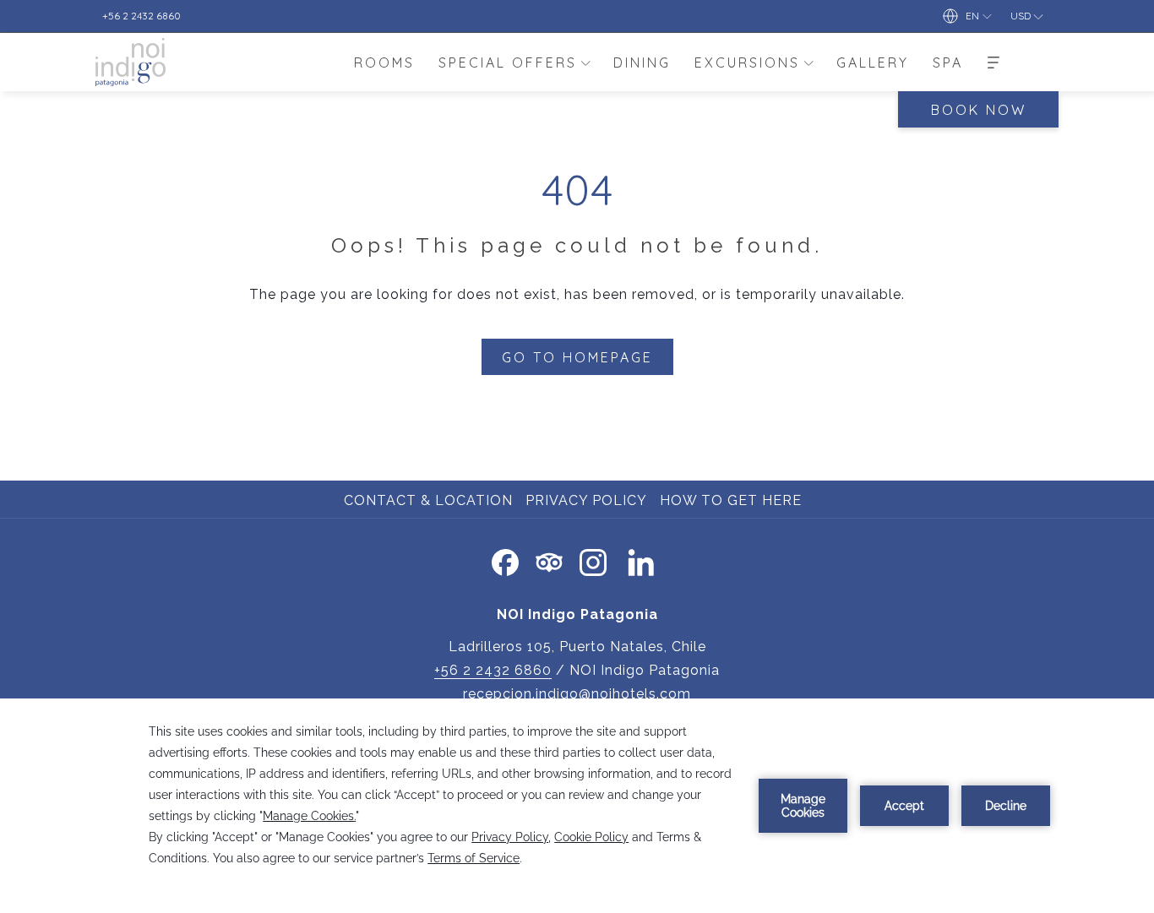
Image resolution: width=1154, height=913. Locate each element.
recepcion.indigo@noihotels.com (577, 694)
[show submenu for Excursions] (808, 62)
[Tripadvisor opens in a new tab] (549, 559)
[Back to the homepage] (130, 62)
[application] (577, 805)
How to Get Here (733, 500)
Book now (978, 109)
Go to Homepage (577, 357)
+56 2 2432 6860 (493, 670)
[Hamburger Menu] (993, 62)
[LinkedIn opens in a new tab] (641, 559)
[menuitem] (384, 62)
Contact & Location (428, 500)
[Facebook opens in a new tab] (505, 559)
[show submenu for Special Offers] (585, 62)
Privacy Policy (586, 500)
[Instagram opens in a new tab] (593, 559)
